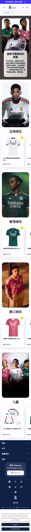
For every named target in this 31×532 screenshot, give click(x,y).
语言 (3, 459)
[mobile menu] (4, 7)
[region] (15, 520)
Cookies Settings (15, 520)
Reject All (15, 524)
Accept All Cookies (15, 529)
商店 (3, 443)
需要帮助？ (6, 454)
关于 (3, 448)
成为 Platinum (15, 473)
